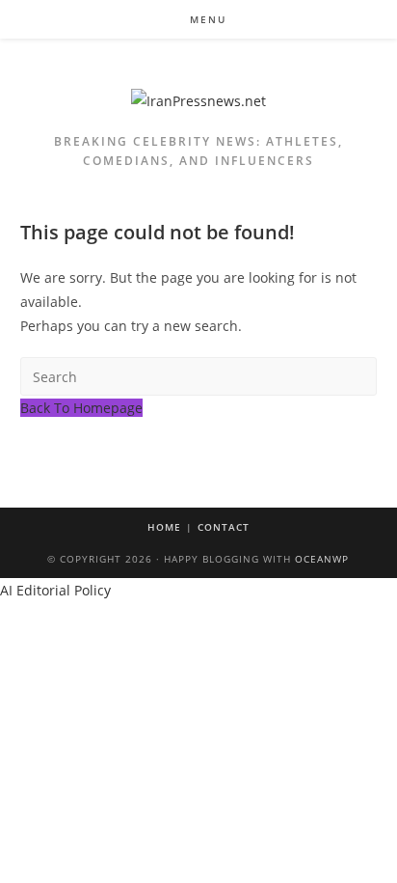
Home (164, 527)
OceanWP (322, 559)
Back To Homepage (81, 408)
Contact (224, 527)
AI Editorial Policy (55, 590)
